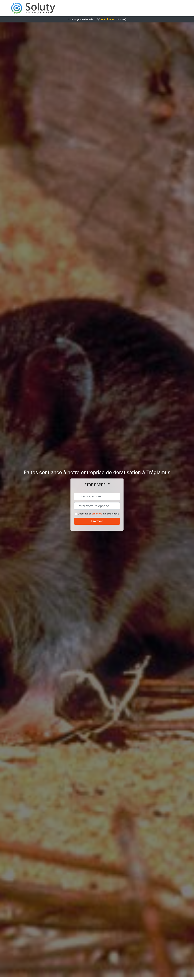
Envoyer (97, 521)
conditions (97, 513)
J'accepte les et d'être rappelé (98, 513)
